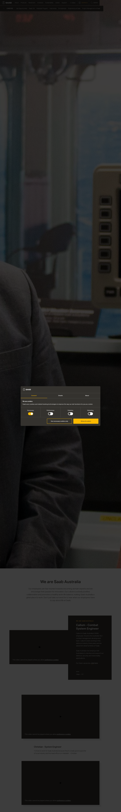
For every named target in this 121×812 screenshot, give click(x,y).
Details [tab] (60, 395)
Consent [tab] (34, 395)
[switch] (50, 413)
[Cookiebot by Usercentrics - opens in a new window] (90, 389)
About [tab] (87, 395)
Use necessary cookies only (59, 421)
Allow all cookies (86, 421)
